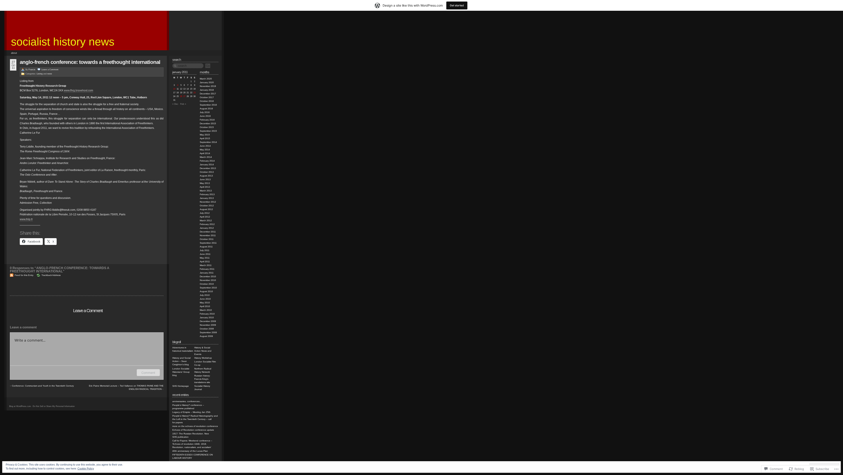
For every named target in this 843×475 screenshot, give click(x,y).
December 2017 (208, 93)
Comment (148, 372)
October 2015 (207, 127)
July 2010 (205, 295)
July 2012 (205, 213)
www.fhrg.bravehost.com (78, 90)
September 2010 (208, 287)
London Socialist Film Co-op (205, 363)
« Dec (175, 104)
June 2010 (205, 299)
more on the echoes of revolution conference (195, 426)
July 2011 (204, 250)
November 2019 (208, 86)
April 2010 (205, 306)
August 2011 (206, 246)
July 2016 (205, 112)
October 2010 (207, 284)
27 (184, 96)
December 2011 (208, 231)
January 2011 (207, 273)
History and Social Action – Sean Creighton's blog (181, 361)
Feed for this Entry (24, 275)
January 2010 (207, 317)
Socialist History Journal (202, 387)
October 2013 (207, 172)
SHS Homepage (180, 386)
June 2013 (205, 179)
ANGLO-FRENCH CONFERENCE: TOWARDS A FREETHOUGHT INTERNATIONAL (90, 62)
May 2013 (205, 183)
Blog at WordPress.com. (20, 406)
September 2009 (208, 332)
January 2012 (207, 228)
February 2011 (207, 269)
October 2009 (207, 328)
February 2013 (207, 194)
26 (181, 96)
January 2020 (207, 82)
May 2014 (205, 149)
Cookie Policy (85, 468)
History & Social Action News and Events (202, 350)
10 (174, 89)
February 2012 (207, 224)
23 (194, 93)
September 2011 (208, 243)
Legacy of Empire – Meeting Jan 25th (191, 412)
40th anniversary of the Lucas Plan (190, 451)
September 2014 (208, 142)
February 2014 (207, 161)
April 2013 (205, 187)
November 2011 (208, 235)
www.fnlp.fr (26, 219)
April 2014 (205, 153)
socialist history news (62, 42)
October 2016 (207, 101)
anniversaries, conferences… (187, 401)
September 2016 (208, 105)
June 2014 (205, 146)
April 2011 (205, 261)
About (14, 53)
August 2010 (206, 291)
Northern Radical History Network (202, 370)
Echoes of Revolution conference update (193, 430)
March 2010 (206, 310)
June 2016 (205, 116)
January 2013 (207, 198)
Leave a (49, 69)
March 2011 (206, 265)
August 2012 (206, 209)
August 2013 (206, 176)
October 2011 (207, 239)
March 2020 (206, 78)
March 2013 (206, 190)
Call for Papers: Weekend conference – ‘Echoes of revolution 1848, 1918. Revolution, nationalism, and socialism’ (192, 443)
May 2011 (205, 258)
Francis (32, 69)
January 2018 (207, 90)
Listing (40, 74)
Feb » (183, 104)
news (49, 74)
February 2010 (207, 314)
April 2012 (205, 217)
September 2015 (208, 131)
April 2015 (205, 138)
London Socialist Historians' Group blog (181, 371)
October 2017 (207, 97)
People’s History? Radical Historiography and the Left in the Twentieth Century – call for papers (195, 419)
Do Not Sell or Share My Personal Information (54, 406)
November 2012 (208, 202)
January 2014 (207, 164)
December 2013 (208, 168)
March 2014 (206, 157)
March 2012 (206, 220)
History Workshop (203, 358)
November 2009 (208, 325)
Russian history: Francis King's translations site (202, 378)
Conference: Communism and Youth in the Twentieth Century (43, 386)
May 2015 (205, 134)
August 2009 (206, 336)
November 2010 (208, 280)
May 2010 (205, 302)
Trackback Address (51, 275)
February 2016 (207, 120)
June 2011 (205, 254)
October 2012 (207, 205)
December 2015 (208, 123)
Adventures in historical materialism (182, 349)
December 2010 (208, 276)
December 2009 (208, 321)
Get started (457, 5)
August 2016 (206, 108)
